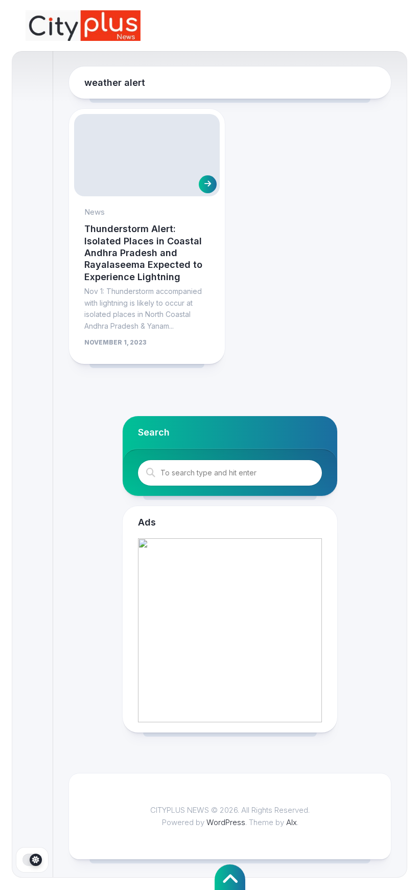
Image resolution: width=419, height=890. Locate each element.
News (94, 212)
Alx (291, 822)
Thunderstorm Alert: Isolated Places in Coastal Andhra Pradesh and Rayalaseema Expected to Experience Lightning (143, 252)
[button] (230, 630)
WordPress (225, 822)
